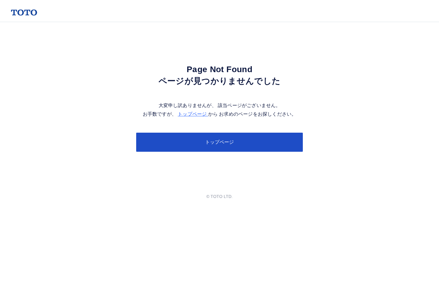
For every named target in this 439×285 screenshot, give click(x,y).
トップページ (193, 114)
